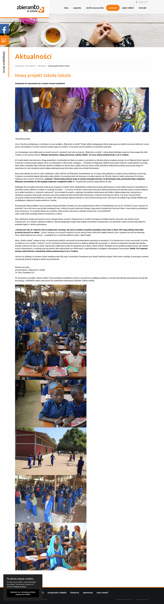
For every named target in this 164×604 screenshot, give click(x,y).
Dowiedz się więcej (20, 586)
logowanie (143, 2)
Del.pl (146, 599)
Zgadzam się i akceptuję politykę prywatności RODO (22, 593)
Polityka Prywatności (124, 599)
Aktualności (42, 66)
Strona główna (30, 66)
